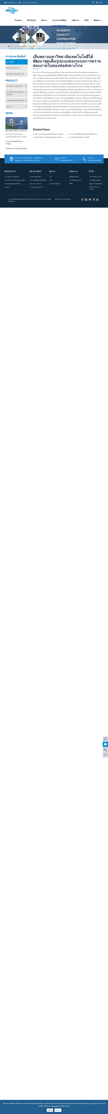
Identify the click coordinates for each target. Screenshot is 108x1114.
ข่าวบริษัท (32, 46)
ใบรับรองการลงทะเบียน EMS (16, 148)
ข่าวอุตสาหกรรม (13, 68)
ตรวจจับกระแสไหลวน (15, 86)
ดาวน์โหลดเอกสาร (75, 180)
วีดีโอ (71, 184)
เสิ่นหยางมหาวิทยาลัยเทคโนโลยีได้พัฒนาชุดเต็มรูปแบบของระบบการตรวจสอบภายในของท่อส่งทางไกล (42, 49)
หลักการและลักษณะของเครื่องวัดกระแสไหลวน (49, 134)
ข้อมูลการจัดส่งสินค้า (96, 184)
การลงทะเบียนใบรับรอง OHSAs (14, 142)
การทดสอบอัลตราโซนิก (15, 100)
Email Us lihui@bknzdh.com (67, 159)
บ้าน (11, 46)
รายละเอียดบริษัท (35, 177)
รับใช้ (86, 20)
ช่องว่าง (9, 106)
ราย (51, 180)
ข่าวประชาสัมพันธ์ (59, 20)
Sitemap (57, 199)
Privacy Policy (66, 199)
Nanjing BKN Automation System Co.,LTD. (31, 199)
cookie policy (55, 1106)
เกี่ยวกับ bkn (31, 20)
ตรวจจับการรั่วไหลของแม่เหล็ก (15, 93)
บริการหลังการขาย (95, 177)
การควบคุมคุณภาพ (36, 187)
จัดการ (44, 20)
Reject (50, 1110)
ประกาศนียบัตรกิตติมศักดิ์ (38, 180)
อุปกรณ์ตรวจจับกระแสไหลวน (16, 131)
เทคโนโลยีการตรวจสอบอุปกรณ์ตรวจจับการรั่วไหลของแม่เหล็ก (49, 137)
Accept (58, 1110)
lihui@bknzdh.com (12, 2)
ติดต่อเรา (97, 20)
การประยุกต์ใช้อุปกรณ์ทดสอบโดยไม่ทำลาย (83, 134)
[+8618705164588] (105, 739)
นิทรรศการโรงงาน (36, 184)
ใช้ (50, 177)
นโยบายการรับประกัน (94, 188)
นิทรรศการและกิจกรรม (15, 74)
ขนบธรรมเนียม (55, 184)
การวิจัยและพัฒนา (95, 180)
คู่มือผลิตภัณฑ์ (73, 177)
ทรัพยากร (75, 20)
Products (18, 20)
